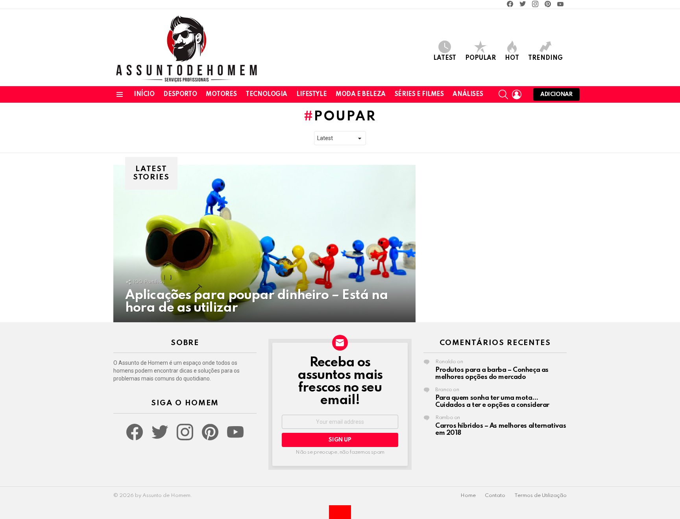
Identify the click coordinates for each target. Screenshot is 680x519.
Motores (221, 94)
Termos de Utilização (540, 495)
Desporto (180, 94)
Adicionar (556, 94)
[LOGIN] (516, 94)
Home (468, 495)
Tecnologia (266, 94)
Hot (512, 58)
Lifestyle (311, 94)
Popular (480, 58)
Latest (444, 58)
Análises (468, 94)
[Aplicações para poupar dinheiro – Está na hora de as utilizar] (264, 243)
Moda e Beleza (361, 94)
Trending (545, 58)
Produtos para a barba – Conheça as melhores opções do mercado (492, 373)
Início (144, 94)
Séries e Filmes (419, 94)
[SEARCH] (503, 94)
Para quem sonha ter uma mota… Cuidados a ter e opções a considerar (492, 401)
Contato (495, 495)
